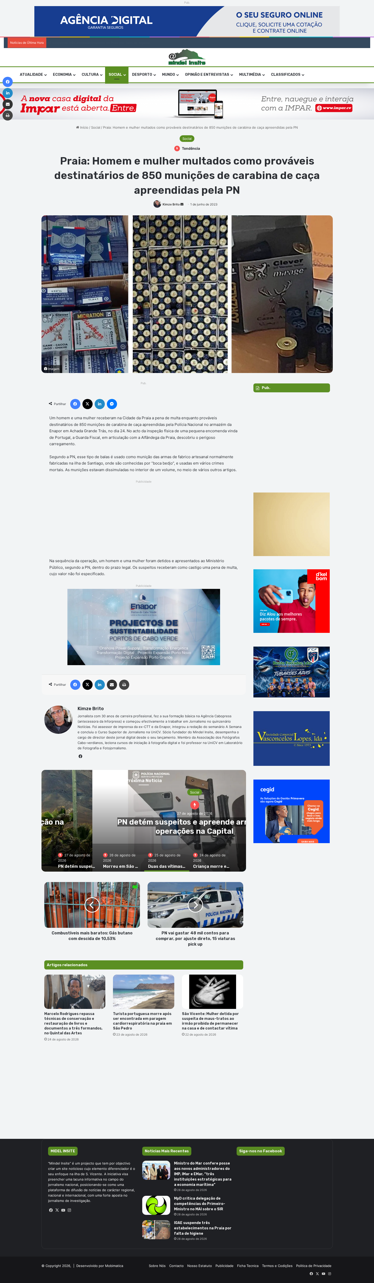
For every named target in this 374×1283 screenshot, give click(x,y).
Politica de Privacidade (314, 1266)
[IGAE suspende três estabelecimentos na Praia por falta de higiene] (156, 1229)
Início (83, 127)
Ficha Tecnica (247, 1266)
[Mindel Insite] (187, 57)
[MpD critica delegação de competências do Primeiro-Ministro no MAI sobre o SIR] (156, 1205)
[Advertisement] (143, 520)
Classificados (285, 74)
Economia (62, 74)
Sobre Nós (157, 1266)
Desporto (142, 74)
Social (115, 74)
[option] (76, 858)
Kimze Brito (171, 204)
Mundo (168, 74)
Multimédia (250, 74)
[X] (57, 1210)
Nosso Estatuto (199, 1266)
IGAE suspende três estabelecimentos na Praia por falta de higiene (203, 1228)
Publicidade (224, 1266)
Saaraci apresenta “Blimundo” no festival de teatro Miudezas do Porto (100, 43)
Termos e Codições (277, 1266)
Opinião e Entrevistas (207, 74)
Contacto (176, 1266)
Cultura (90, 74)
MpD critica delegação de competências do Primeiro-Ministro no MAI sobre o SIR (199, 1203)
